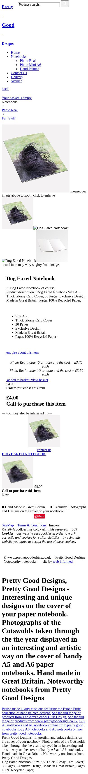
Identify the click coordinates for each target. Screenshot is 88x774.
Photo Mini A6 (30, 65)
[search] (65, 3)
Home (15, 52)
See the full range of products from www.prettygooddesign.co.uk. (43, 719)
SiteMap (8, 525)
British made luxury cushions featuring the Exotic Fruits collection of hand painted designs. (41, 711)
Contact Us (19, 73)
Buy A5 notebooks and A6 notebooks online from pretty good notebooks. (43, 725)
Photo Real (28, 61)
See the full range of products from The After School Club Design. (41, 715)
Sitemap (16, 81)
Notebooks (18, 56)
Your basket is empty (17, 98)
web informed (63, 561)
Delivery (17, 77)
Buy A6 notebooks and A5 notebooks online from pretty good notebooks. (42, 731)
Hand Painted (29, 69)
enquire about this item (22, 352)
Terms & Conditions (31, 525)
